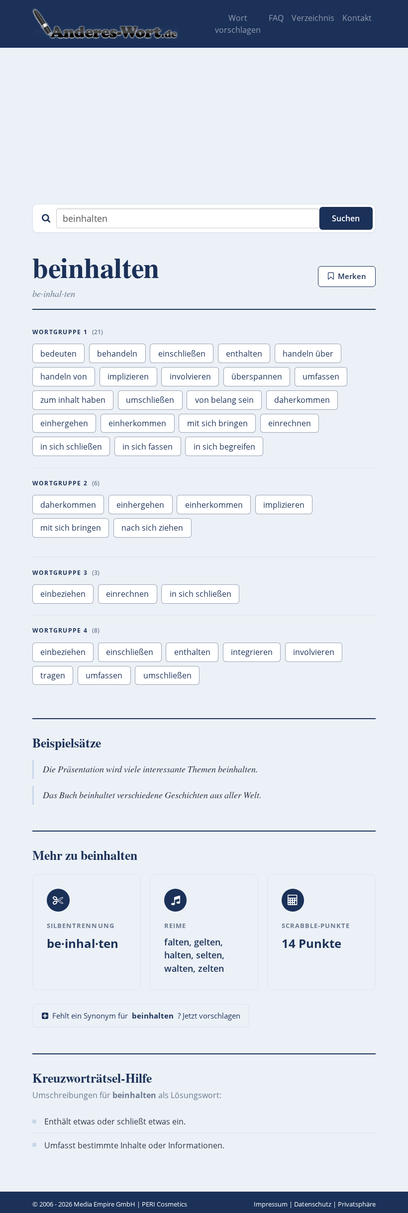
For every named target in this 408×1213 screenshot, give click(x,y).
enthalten (244, 353)
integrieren (252, 652)
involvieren (190, 376)
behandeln (117, 353)
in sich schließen (71, 446)
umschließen (150, 399)
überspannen (256, 376)
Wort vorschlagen (238, 23)
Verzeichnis (313, 17)
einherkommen (137, 423)
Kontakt (357, 17)
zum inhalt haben (72, 399)
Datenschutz (312, 1204)
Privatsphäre (357, 1204)
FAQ (276, 17)
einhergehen (64, 423)
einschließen (181, 353)
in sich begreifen (224, 446)
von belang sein (224, 399)
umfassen (321, 376)
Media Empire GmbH (104, 1204)
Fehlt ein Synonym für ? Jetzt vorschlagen (146, 1016)
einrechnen (289, 423)
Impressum (271, 1204)
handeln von (63, 376)
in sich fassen (147, 446)
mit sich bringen (217, 423)
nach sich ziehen (152, 527)
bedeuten (58, 353)
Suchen (346, 218)
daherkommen (302, 399)
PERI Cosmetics (164, 1204)
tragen (52, 675)
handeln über (308, 353)
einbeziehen (63, 593)
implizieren (128, 376)
